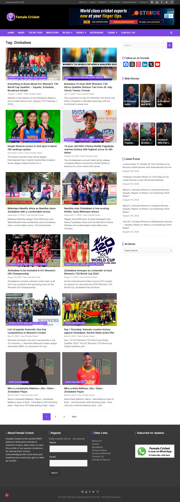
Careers (92, 2)
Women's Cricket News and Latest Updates (27, 78)
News (21, 32)
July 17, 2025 (69, 94)
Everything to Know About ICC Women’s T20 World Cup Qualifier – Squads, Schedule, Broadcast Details (33, 87)
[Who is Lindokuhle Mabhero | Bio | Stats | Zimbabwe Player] (33, 368)
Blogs (66, 32)
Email (53, 457)
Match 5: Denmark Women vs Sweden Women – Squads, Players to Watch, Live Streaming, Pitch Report (146, 208)
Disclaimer (102, 2)
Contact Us (144, 2)
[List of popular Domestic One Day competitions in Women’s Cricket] (33, 309)
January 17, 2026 (15, 94)
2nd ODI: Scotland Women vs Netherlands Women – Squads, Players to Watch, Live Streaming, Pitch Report (147, 224)
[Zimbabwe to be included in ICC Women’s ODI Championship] (33, 250)
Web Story (52, 32)
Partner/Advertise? (130, 2)
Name (54, 442)
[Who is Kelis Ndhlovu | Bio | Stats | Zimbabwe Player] (89, 368)
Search (169, 45)
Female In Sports (101, 459)
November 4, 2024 (15, 153)
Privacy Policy (114, 2)
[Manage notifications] (7, 495)
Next (74, 416)
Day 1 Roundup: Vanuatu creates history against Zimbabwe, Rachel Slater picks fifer (89, 331)
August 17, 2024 (71, 277)
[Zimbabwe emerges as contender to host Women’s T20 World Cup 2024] (89, 250)
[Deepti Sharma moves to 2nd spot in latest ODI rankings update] (33, 126)
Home (11, 32)
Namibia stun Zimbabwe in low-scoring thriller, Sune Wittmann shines (86, 210)
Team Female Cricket (32, 94)
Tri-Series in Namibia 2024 (19, 202)
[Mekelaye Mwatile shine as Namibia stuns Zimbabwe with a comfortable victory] (33, 188)
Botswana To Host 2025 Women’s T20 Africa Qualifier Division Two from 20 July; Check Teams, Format (88, 87)
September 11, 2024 (72, 215)
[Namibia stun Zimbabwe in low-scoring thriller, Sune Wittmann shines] (89, 188)
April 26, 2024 (70, 336)
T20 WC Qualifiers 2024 (75, 323)
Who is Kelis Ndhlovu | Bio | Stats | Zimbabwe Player (83, 390)
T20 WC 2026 (35, 32)
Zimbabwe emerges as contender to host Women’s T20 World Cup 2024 (88, 272)
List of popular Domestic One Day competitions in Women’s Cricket (27, 331)
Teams (111, 32)
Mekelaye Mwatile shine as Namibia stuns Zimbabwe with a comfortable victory (32, 210)
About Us (82, 2)
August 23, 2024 (14, 277)
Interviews (96, 32)
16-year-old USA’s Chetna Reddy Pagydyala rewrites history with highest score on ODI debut (89, 149)
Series (80, 32)
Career (95, 444)
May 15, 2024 (13, 336)
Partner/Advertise (101, 453)
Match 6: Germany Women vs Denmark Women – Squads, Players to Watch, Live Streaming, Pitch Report (147, 192)
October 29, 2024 (71, 156)
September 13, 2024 (16, 215)
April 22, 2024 (13, 395)
